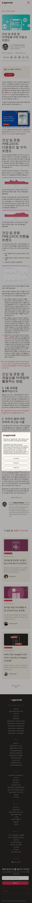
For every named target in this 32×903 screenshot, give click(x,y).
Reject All (16, 467)
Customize (16, 463)
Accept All (16, 458)
